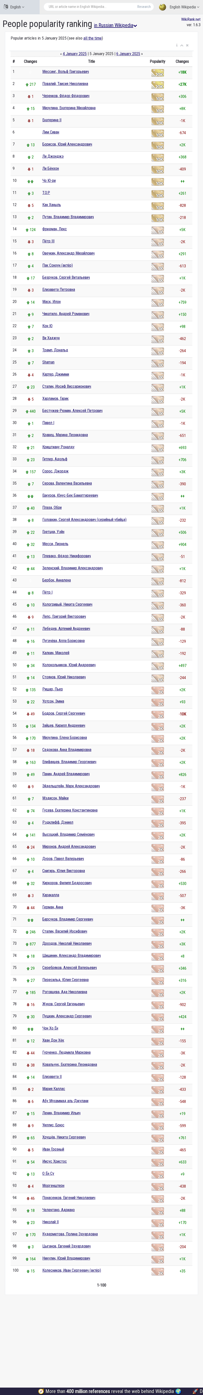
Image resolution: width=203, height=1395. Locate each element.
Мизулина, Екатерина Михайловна (69, 108)
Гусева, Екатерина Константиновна (70, 810)
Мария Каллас (53, 1088)
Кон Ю (47, 325)
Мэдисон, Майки (55, 798)
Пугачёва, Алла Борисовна (63, 640)
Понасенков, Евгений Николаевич (68, 1197)
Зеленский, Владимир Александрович (72, 568)
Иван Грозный (53, 1149)
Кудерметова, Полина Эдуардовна (70, 1234)
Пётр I (47, 592)
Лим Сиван (50, 132)
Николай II (50, 1222)
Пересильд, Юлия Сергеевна (65, 979)
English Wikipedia (183, 7)
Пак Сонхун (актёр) (57, 265)
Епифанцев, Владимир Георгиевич (69, 761)
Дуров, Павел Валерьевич (63, 858)
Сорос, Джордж (55, 471)
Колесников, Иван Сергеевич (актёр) (71, 1270)
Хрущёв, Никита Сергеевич (64, 1137)
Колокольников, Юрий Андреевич (69, 665)
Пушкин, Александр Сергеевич (67, 1016)
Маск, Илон (51, 301)
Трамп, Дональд (55, 350)
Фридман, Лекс (54, 229)
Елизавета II (52, 1076)
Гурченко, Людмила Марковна (66, 1052)
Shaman (48, 362)
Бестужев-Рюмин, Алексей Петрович (72, 410)
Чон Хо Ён (50, 1028)
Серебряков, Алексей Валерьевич (69, 967)
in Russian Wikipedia (113, 25)
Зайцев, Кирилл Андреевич (63, 725)
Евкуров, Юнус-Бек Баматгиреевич (70, 495)
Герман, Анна (52, 907)
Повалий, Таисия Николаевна (65, 83)
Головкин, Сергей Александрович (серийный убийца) (84, 519)
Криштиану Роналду (58, 447)
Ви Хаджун (51, 338)
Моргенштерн (53, 1185)
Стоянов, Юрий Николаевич (64, 677)
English (15, 7)
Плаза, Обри (52, 507)
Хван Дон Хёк (53, 1040)
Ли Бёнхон (50, 168)
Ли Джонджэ (53, 156)
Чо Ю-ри (49, 180)
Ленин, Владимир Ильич (61, 1113)
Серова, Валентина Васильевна (67, 483)
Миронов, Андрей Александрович (69, 846)
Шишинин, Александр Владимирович (71, 955)
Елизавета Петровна (58, 289)
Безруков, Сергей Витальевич (66, 277)
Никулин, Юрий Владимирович (66, 1258)
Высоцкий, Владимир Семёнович (68, 834)
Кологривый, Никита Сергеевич (67, 604)
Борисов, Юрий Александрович (67, 144)
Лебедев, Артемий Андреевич (66, 628)
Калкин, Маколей (55, 652)
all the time (92, 38)
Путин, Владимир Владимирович (68, 217)
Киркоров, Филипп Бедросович (67, 882)
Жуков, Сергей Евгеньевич (63, 1004)
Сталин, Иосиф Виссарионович (66, 386)
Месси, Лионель (55, 543)
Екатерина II (51, 120)
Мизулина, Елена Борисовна (64, 737)
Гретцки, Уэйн (53, 531)
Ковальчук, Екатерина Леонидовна (69, 1064)
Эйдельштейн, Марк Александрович (71, 786)
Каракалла (50, 895)
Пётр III (48, 241)
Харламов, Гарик (55, 398)
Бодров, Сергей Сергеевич (63, 713)
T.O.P (46, 192)
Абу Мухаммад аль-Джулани (65, 1100)
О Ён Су (48, 1173)
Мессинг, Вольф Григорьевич (65, 71)
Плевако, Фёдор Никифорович (66, 556)
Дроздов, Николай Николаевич (67, 943)
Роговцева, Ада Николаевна (64, 991)
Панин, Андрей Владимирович (66, 774)
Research (144, 7)
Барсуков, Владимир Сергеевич (67, 919)
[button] (177, 45)
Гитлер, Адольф (54, 459)
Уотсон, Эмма (53, 701)
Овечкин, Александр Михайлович (68, 253)
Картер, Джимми (55, 374)
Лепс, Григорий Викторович (64, 616)
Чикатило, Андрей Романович (65, 313)
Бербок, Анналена (56, 580)
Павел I (48, 422)
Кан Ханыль (51, 204)
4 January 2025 (75, 53)
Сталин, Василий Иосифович (64, 931)
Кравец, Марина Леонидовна (65, 434)
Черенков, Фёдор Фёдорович (65, 95)
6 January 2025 (128, 53)
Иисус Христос (54, 1161)
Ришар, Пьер (52, 689)
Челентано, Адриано (58, 1209)
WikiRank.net (191, 19)
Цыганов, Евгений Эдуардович (66, 1246)
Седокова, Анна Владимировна (66, 749)
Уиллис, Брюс (53, 1125)
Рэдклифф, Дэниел (57, 822)
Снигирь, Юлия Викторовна (63, 870)
